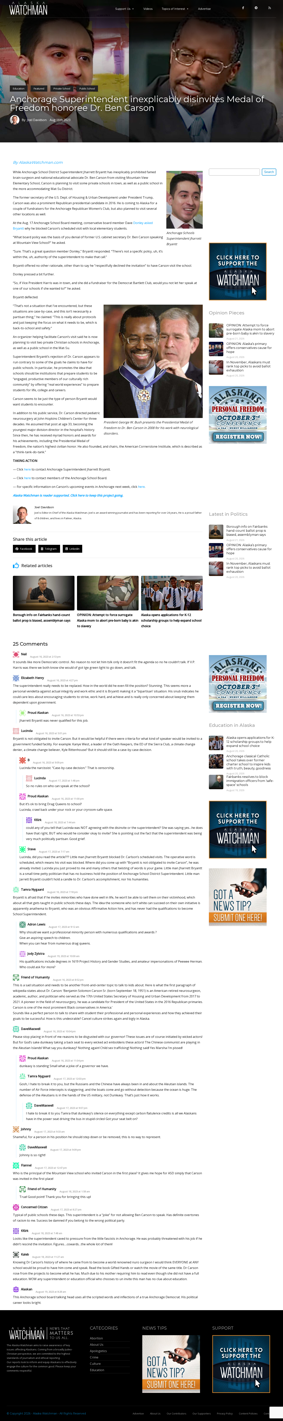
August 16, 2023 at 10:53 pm (68, 715)
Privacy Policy (225, 1413)
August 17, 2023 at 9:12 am (64, 927)
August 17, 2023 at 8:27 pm (66, 1209)
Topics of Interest (173, 9)
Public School (87, 88)
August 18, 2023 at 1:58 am (74, 1191)
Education (18, 88)
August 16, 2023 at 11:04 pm (68, 1060)
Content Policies (248, 1413)
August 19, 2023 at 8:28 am (51, 1292)
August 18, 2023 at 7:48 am (47, 1233)
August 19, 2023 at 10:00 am (64, 956)
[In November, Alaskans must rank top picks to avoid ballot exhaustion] (216, 368)
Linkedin (74, 549)
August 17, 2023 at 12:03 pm (70, 1078)
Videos (147, 9)
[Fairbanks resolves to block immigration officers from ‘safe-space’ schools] (216, 782)
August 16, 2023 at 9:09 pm (48, 762)
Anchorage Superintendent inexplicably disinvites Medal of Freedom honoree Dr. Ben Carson (137, 103)
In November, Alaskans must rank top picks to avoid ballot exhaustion (248, 366)
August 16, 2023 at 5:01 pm (51, 733)
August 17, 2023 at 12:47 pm (51, 1168)
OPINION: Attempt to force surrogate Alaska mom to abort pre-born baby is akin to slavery (250, 329)
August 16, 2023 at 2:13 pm (45, 656)
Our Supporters (202, 1413)
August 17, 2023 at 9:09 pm (65, 1150)
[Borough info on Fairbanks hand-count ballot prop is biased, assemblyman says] (216, 532)
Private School (62, 88)
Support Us (122, 9)
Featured (39, 88)
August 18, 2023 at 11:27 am (48, 1257)
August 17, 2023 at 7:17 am (54, 851)
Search (269, 172)
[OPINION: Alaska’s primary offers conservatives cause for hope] (216, 349)
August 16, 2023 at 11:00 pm (68, 798)
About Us (155, 1413)
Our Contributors (176, 1413)
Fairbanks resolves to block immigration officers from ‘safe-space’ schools (250, 781)
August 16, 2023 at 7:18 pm (62, 892)
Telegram (50, 549)
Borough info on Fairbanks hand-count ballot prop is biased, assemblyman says (246, 531)
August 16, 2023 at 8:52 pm (68, 980)
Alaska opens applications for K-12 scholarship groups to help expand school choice (250, 742)
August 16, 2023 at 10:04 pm (60, 1031)
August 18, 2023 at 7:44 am (60, 822)
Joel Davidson (44, 507)
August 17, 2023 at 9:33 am (49, 1131)
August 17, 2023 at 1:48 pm (64, 780)
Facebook (25, 549)
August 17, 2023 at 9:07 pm (72, 1108)
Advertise (204, 9)
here (27, 469)
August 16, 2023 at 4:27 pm (62, 680)
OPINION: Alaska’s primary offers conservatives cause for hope (249, 348)
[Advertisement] (238, 209)
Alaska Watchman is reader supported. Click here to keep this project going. (68, 495)
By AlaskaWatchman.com (38, 162)
